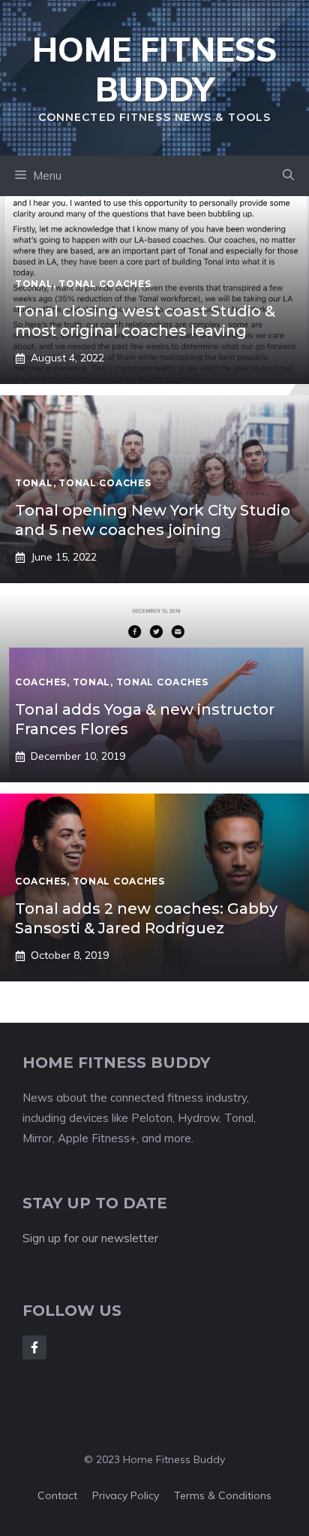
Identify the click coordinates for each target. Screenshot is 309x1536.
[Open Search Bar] (288, 176)
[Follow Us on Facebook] (34, 1347)
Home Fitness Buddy (154, 69)
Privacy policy (125, 1495)
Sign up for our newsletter (90, 1238)
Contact (57, 1495)
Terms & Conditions (223, 1495)
